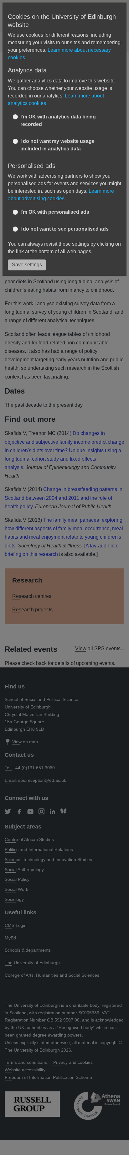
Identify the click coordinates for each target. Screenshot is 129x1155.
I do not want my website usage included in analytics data (57, 144)
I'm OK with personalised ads (54, 212)
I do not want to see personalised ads (64, 229)
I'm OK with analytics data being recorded (58, 120)
